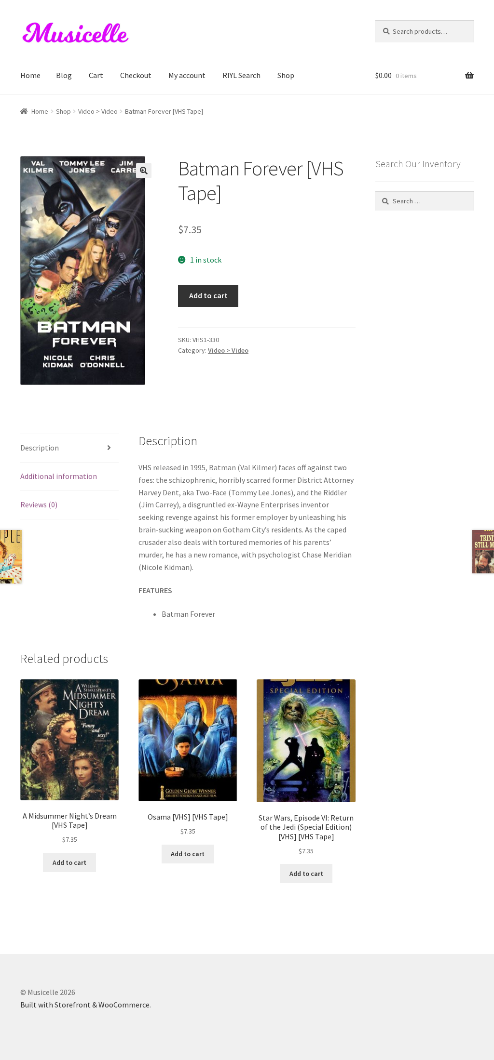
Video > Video (98, 111)
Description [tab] (39, 447)
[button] (143, 170)
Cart (96, 75)
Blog (64, 75)
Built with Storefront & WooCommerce (85, 1004)
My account (187, 75)
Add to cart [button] (69, 862)
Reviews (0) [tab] (38, 504)
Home (30, 75)
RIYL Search (241, 75)
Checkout (135, 75)
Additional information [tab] (58, 476)
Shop (285, 75)
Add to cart (208, 295)
